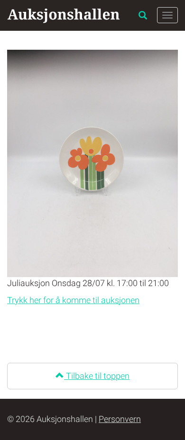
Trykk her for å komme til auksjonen (73, 300)
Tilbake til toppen (97, 376)
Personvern (120, 419)
